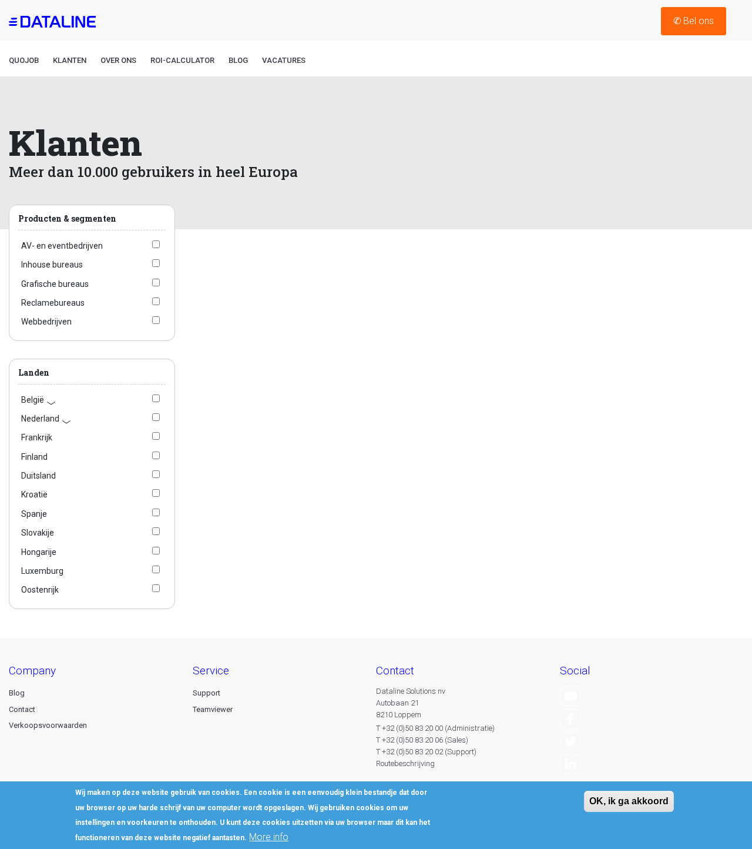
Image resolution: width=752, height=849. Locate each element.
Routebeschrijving (405, 763)
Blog (238, 60)
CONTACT (395, 670)
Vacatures (284, 60)
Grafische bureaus (55, 284)
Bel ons (693, 20)
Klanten (69, 60)
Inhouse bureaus (52, 264)
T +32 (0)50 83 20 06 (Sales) (422, 740)
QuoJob (24, 60)
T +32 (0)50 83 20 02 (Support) (426, 751)
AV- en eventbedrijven (62, 245)
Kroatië (34, 494)
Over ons (118, 60)
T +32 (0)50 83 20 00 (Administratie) (435, 728)
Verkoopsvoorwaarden (48, 725)
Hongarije (38, 552)
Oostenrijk (40, 589)
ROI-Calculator (182, 60)
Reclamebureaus (53, 302)
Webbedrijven (46, 321)
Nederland (46, 419)
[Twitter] (570, 741)
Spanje (34, 514)
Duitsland (38, 475)
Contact (22, 709)
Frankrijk (36, 437)
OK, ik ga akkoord (629, 801)
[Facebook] (570, 718)
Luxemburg (42, 571)
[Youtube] (570, 695)
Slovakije (37, 532)
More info (268, 837)
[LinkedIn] (570, 763)
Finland (34, 457)
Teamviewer (213, 709)
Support (206, 692)
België (38, 400)
